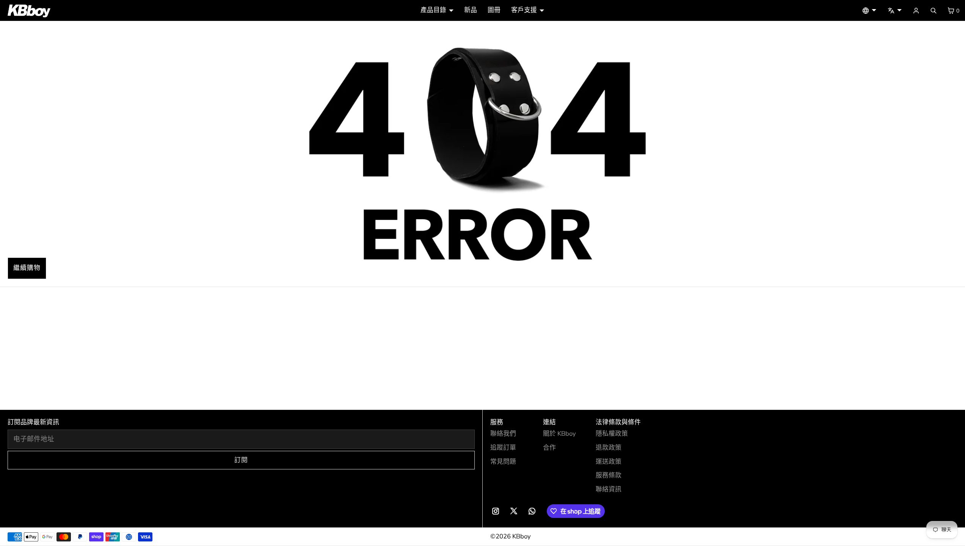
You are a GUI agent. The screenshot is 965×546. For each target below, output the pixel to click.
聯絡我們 (503, 433)
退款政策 (608, 447)
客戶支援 (524, 10)
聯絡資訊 (608, 489)
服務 (496, 422)
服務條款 (608, 475)
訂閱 (241, 460)
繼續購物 (27, 268)
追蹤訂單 (503, 447)
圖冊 (494, 10)
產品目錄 (433, 10)
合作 (549, 447)
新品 (470, 10)
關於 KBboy (559, 433)
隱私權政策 (612, 433)
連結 (549, 422)
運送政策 (608, 461)
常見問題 (503, 461)
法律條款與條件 (618, 422)
